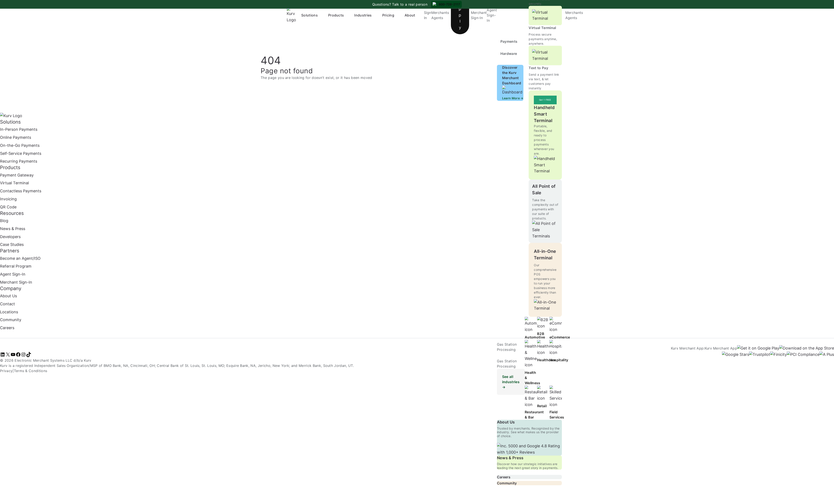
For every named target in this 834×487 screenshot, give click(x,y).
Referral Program (15, 266)
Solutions (309, 15)
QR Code (8, 207)
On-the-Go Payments (20, 145)
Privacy (6, 371)
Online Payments (15, 137)
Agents (437, 18)
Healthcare (546, 360)
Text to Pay (538, 68)
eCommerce (559, 337)
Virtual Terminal (542, 28)
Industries (363, 15)
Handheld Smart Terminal (544, 114)
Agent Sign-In (492, 15)
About (410, 15)
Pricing (388, 15)
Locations (9, 312)
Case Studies (12, 244)
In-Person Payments (18, 129)
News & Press (510, 458)
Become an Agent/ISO (20, 258)
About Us (506, 422)
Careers (503, 477)
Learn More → (512, 98)
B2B (540, 334)
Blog (4, 220)
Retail (542, 406)
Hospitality (558, 360)
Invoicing (8, 199)
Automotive (535, 337)
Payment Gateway (17, 175)
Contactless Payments (20, 191)
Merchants (440, 12)
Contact (7, 304)
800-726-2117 (449, 4)
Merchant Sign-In (16, 282)
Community (507, 483)
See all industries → (511, 381)
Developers (10, 236)
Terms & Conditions (30, 371)
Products (336, 15)
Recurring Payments (18, 161)
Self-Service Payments (20, 153)
